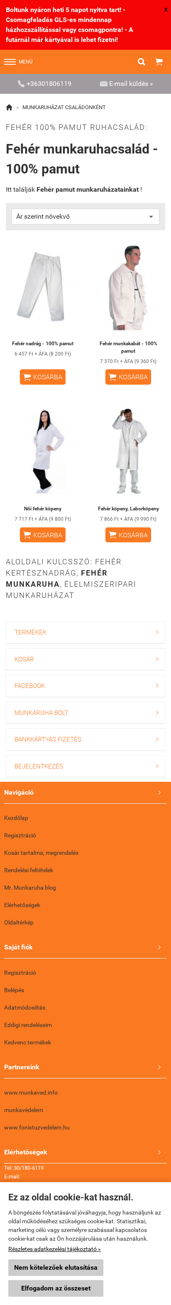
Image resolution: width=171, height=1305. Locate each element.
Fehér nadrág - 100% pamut (42, 343)
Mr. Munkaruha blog (30, 887)
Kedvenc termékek (27, 1042)
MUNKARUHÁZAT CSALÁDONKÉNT (64, 107)
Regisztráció (20, 835)
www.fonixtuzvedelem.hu (37, 1127)
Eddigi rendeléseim (28, 1025)
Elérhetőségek (22, 905)
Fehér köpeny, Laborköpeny (128, 509)
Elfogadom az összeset (55, 1288)
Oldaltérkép (19, 922)
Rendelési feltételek (28, 870)
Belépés (14, 990)
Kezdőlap (16, 818)
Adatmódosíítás (24, 1007)
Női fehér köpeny (42, 509)
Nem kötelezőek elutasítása (56, 1267)
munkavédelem (23, 1110)
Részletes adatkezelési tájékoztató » (54, 1249)
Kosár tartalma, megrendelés (41, 852)
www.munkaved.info (31, 1092)
